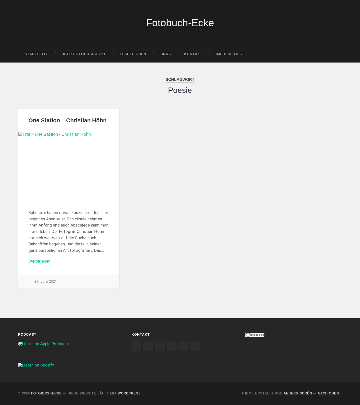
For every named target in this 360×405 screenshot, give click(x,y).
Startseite (36, 54)
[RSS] (183, 346)
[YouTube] (172, 346)
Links (165, 54)
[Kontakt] (195, 346)
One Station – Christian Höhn (67, 120)
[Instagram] (136, 346)
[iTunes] (148, 346)
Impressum (227, 54)
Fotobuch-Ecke (180, 22)
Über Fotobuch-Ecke (84, 54)
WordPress (129, 393)
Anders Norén (298, 393)
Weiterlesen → (42, 261)
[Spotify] (160, 346)
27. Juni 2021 (45, 281)
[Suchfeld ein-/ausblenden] (333, 54)
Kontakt (193, 54)
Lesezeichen (133, 54)
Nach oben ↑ (330, 393)
